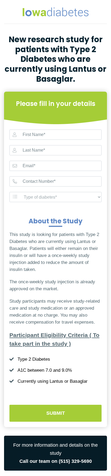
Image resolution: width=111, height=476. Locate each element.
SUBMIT (55, 413)
